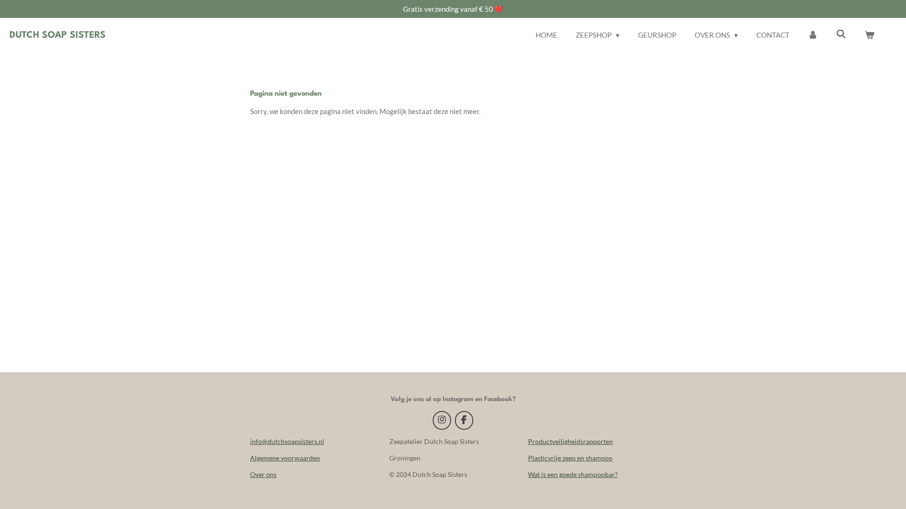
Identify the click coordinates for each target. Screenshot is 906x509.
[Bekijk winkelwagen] (869, 35)
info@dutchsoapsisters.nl (287, 441)
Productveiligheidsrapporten (570, 441)
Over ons (263, 474)
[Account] (812, 35)
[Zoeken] (841, 34)
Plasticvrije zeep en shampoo (570, 458)
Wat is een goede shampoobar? (573, 474)
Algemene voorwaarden (285, 458)
